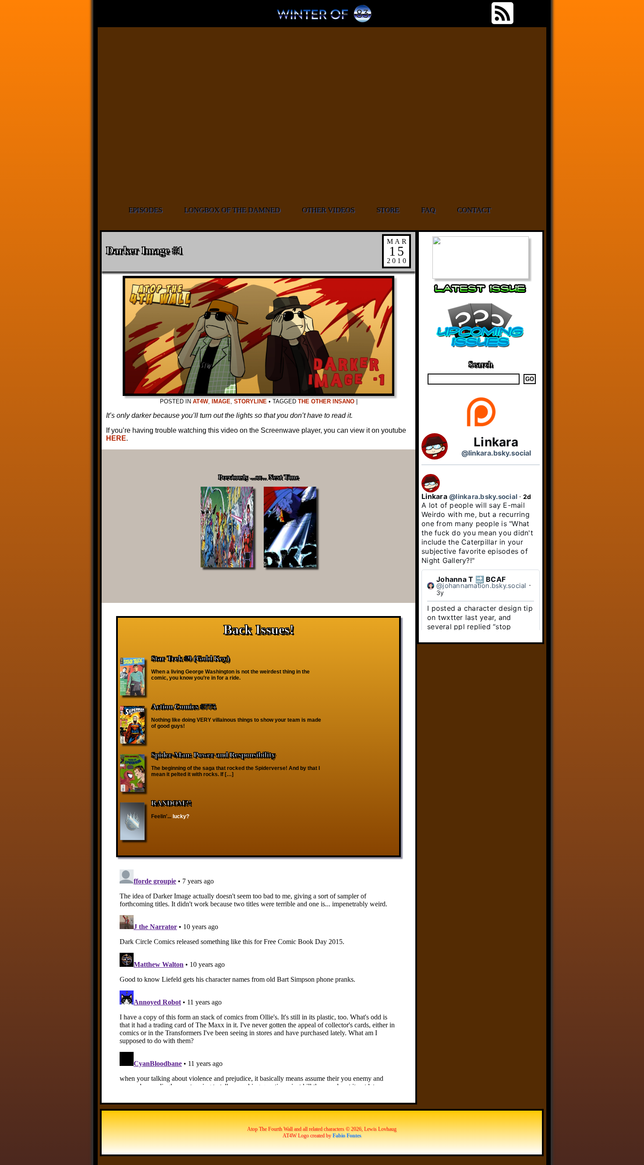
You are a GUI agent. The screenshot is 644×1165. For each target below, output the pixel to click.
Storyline (250, 401)
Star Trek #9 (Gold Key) (190, 658)
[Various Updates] (480, 352)
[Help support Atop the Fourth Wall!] (480, 426)
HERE (116, 438)
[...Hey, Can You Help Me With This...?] (324, 17)
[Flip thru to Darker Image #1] (258, 393)
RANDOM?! (171, 803)
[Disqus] (258, 975)
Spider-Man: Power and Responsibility (213, 755)
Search (480, 364)
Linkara (496, 442)
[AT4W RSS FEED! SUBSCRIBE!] (502, 13)
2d (527, 496)
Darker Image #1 (144, 250)
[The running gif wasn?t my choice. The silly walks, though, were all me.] (323, 115)
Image (221, 401)
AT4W (200, 401)
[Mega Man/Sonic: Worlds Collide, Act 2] (480, 276)
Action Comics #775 (183, 706)
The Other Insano (326, 401)
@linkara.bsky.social (496, 453)
